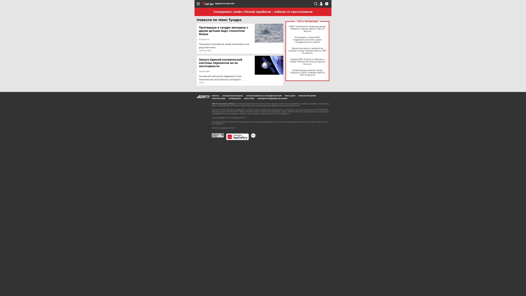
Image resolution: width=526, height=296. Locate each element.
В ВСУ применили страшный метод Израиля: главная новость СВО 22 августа (307, 28)
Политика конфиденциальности (223, 128)
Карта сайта (249, 98)
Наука (201, 82)
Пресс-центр (290, 96)
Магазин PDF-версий (307, 96)
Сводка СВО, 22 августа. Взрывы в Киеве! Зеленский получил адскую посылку (307, 61)
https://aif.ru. (219, 124)
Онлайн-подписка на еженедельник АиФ (264, 96)
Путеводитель (235, 98)
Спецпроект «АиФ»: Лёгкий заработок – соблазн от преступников (263, 11)
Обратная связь (218, 98)
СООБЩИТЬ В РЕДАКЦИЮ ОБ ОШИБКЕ (272, 98)
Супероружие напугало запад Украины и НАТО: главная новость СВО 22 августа (307, 72)
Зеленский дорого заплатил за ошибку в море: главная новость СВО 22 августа (307, 50)
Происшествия (205, 50)
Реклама (215, 96)
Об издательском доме (232, 96)
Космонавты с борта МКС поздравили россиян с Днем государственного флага (307, 39)
